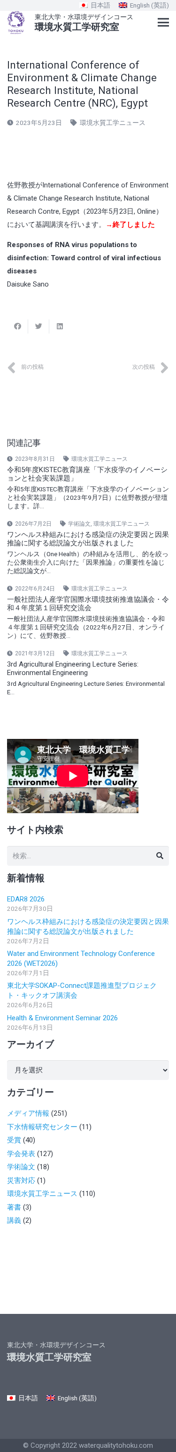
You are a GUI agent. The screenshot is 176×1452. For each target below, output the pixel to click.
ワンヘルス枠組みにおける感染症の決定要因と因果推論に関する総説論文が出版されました (88, 538)
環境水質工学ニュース (112, 122)
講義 (14, 1220)
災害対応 (21, 1180)
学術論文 (79, 523)
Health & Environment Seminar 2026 (62, 1018)
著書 (14, 1207)
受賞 (14, 1140)
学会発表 (21, 1153)
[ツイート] (38, 326)
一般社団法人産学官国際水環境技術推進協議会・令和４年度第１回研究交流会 (88, 603)
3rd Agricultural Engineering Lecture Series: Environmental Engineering (72, 668)
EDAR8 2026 (26, 899)
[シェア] (17, 326)
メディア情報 (28, 1113)
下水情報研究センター (42, 1127)
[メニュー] (163, 22)
